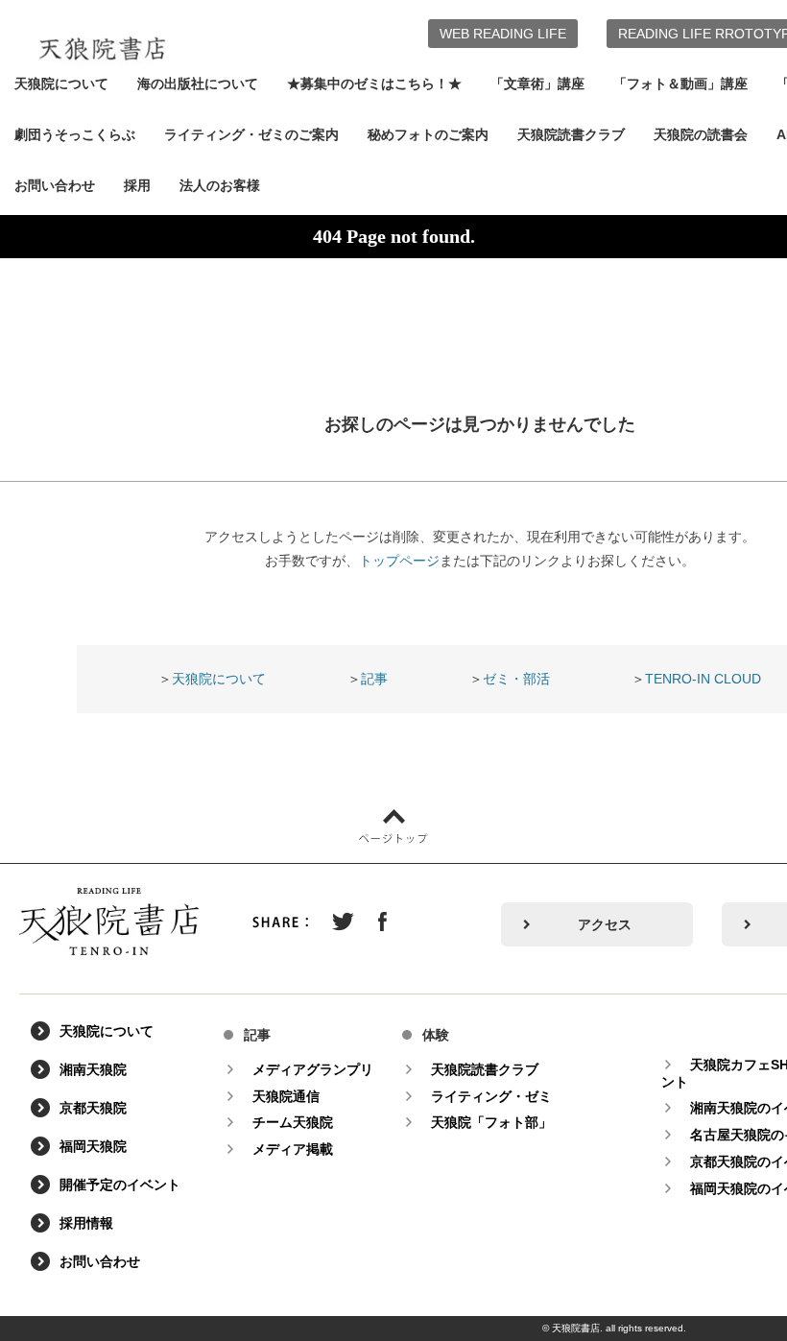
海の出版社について (197, 83)
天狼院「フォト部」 (491, 1122)
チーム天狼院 (292, 1122)
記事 (374, 678)
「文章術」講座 (537, 83)
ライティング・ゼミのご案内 (251, 134)
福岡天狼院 (93, 1146)
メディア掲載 (292, 1149)
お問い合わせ (54, 185)
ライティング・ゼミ (491, 1096)
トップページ (399, 560)
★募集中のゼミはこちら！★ (374, 83)
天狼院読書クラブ (571, 134)
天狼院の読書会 (701, 134)
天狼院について (61, 83)
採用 (137, 185)
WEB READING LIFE (503, 33)
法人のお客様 (219, 185)
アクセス (605, 924)
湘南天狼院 (93, 1069)
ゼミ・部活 (516, 678)
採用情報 (86, 1223)
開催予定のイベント (120, 1184)
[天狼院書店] (102, 36)
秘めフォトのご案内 (428, 134)
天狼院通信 (286, 1096)
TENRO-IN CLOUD (703, 678)
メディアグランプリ (312, 1069)
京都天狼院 (93, 1107)
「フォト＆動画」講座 (680, 83)
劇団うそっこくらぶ (74, 134)
